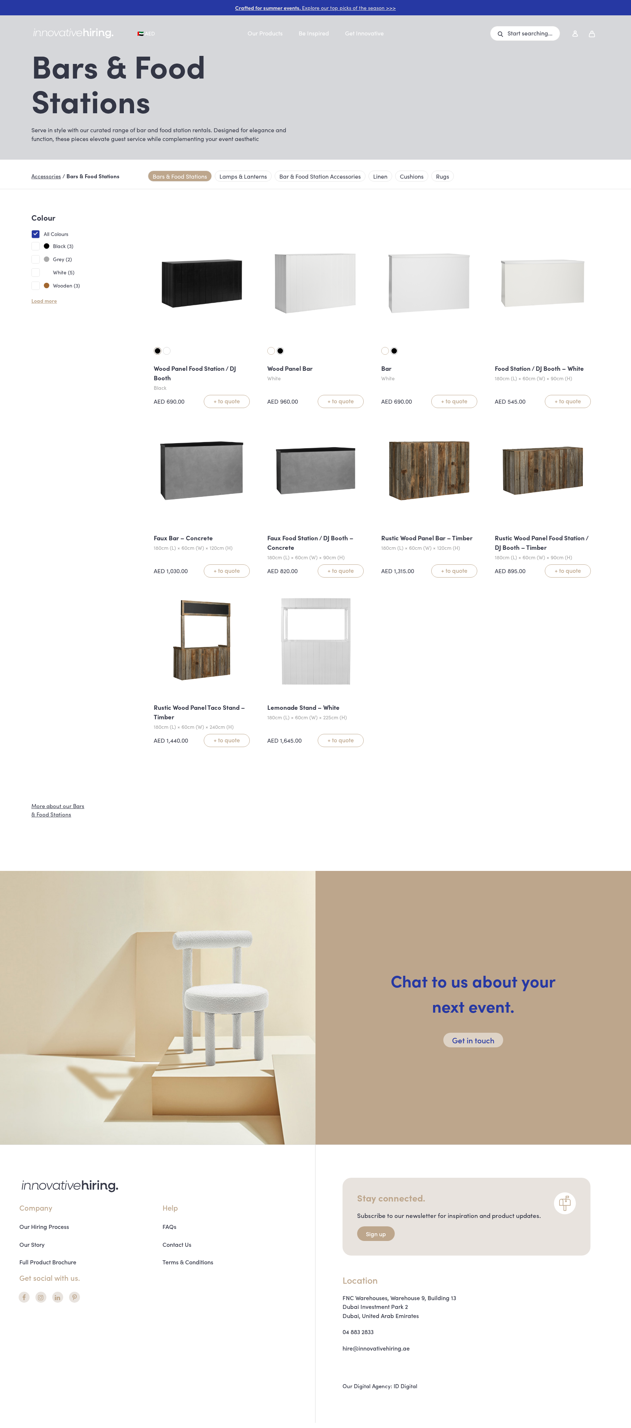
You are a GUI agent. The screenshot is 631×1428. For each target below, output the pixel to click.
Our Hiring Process (44, 1226)
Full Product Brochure (47, 1262)
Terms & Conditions (187, 1262)
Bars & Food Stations (180, 176)
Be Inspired (314, 33)
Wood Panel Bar (290, 368)
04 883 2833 (358, 1332)
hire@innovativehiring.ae (376, 1348)
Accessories (46, 176)
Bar (386, 368)
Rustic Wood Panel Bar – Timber (427, 537)
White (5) (63, 272)
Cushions (412, 176)
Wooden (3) (66, 285)
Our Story (32, 1244)
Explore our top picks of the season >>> (315, 7)
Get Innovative (364, 33)
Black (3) (63, 246)
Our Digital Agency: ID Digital (380, 1386)
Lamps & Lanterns (243, 176)
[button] (525, 33)
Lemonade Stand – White (303, 707)
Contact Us (176, 1244)
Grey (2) (62, 259)
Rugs (442, 176)
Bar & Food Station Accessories (320, 176)
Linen (380, 176)
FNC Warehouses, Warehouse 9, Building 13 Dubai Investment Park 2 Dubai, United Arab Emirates (399, 1307)
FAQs (169, 1226)
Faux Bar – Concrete (183, 537)
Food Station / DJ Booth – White (539, 368)
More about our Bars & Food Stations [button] (57, 810)
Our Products (265, 33)
